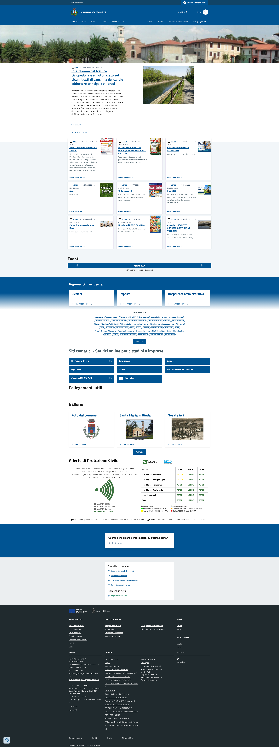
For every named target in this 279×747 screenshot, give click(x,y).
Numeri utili (73, 710)
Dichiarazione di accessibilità (151, 666)
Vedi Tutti (139, 341)
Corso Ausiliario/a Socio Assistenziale (178, 149)
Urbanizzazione (179, 331)
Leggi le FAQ (145, 672)
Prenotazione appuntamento (151, 677)
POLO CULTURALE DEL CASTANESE (118, 680)
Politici (71, 643)
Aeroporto (107, 334)
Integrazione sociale (168, 324)
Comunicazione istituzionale (137, 320)
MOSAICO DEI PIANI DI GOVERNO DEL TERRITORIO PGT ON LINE (121, 713)
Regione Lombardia (77, 2)
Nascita (138, 327)
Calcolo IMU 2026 (111, 659)
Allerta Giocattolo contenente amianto (83, 149)
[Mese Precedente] (77, 265)
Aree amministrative (76, 625)
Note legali (145, 662)
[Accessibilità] (7, 740)
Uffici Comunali (170, 334)
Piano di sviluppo (156, 327)
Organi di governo (75, 636)
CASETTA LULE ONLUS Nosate (116, 697)
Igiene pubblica (126, 324)
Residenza (112, 331)
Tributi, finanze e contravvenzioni (152, 629)
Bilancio (163, 317)
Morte (132, 327)
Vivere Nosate (118, 21)
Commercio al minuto (102, 320)
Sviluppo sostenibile (148, 331)
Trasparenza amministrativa (178, 21)
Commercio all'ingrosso (175, 317)
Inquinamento (155, 324)
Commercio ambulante (118, 320)
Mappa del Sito (127, 738)
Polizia (177, 327)
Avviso (72, 190)
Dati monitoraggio (75, 738)
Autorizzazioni (110, 629)
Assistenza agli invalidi (127, 317)
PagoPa (107, 662)
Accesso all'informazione (104, 317)
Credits (109, 738)
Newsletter (181, 662)
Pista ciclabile (168, 327)
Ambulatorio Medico (156, 334)
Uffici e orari (73, 706)
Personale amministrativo (78, 639)
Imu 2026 (171, 190)
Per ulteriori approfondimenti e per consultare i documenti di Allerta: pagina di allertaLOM (109, 519)
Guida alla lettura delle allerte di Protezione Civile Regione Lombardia (178, 519)
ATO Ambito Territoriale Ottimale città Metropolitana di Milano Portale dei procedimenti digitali (121, 725)
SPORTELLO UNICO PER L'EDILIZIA (118, 718)
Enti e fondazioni (75, 632)
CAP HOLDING (110, 690)
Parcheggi (146, 327)
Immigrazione (137, 324)
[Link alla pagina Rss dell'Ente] (178, 658)
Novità (93, 21)
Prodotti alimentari (101, 331)
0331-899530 (81, 667)
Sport (138, 331)
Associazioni (155, 317)
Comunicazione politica (155, 320)
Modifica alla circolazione (128, 334)
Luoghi (179, 643)
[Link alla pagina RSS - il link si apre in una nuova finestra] (187, 12)
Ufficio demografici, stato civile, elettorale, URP (85, 701)
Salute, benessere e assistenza (152, 625)
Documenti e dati (75, 629)
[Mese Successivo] (202, 265)
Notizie (179, 625)
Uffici (70, 646)
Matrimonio (110, 327)
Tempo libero (161, 331)
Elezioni (149, 21)
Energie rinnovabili (178, 320)
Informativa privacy (148, 659)
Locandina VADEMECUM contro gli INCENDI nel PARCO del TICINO (132, 150)
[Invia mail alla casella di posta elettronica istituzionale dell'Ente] (86, 673)
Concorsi (167, 320)
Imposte (160, 21)
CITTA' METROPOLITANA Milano (116, 669)
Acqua (116, 317)
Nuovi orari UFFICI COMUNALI (132, 225)
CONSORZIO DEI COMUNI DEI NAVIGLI (119, 708)
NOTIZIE (124, 141)
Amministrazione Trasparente (151, 669)
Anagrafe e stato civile (113, 625)
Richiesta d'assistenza (149, 680)
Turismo (169, 331)
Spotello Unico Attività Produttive (117, 694)
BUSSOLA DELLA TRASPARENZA (117, 704)
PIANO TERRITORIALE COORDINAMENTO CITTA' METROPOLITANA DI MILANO (121, 675)
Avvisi (179, 629)
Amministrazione (78, 21)
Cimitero (115, 334)
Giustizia (116, 324)
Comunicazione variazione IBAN (81, 227)
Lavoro (102, 327)
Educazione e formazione (114, 632)
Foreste (97, 324)
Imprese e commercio (112, 636)
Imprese (146, 324)
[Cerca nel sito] (204, 12)
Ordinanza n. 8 (125, 190)
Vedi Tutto (139, 452)
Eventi (179, 647)
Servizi (104, 21)
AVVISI (76, 67)
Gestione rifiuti (107, 324)
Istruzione (180, 324)
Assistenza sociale (143, 317)
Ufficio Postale (143, 334)
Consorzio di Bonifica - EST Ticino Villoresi (120, 701)
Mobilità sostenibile (122, 327)
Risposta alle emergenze (126, 331)
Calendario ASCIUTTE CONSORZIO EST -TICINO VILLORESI (179, 228)
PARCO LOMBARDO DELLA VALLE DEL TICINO (121, 685)
